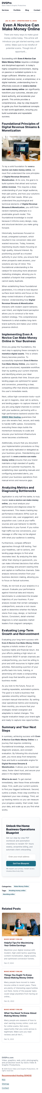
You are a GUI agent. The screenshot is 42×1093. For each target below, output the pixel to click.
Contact (37, 10)
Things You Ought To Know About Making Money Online (18, 976)
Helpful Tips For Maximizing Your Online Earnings (18, 944)
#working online (9, 894)
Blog (27, 10)
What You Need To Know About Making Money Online (20, 1014)
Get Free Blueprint (21, 863)
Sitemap (5, 1084)
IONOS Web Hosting (11, 417)
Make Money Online (21, 886)
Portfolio (17, 10)
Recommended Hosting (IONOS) (17, 1075)
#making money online (17, 890)
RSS (3, 1079)
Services (5, 10)
